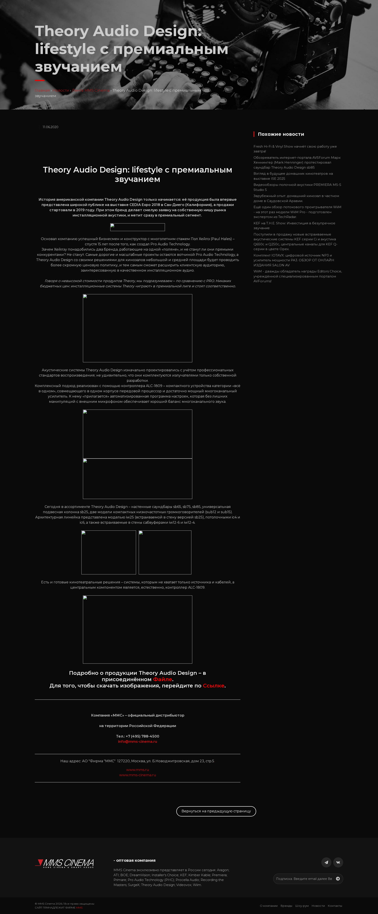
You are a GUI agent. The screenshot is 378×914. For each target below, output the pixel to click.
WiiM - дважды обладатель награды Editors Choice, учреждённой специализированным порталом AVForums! (298, 276)
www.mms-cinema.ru (137, 775)
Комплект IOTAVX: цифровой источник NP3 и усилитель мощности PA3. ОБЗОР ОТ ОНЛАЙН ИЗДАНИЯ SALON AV (294, 260)
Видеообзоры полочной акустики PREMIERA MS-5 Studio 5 (297, 187)
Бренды (286, 905)
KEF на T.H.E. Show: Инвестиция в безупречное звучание (294, 225)
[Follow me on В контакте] (338, 862)
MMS (79, 907)
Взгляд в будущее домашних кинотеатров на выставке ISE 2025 (293, 176)
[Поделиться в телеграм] (326, 862)
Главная (42, 90)
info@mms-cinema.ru (137, 742)
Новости (61, 90)
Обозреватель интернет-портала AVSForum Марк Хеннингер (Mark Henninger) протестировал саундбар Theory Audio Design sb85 (297, 162)
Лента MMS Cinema (91, 90)
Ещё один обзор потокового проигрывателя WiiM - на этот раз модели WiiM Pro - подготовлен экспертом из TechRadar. (297, 212)
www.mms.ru (137, 770)
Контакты (335, 905)
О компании (269, 905)
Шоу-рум (302, 905)
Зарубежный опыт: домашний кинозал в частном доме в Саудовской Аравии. (296, 198)
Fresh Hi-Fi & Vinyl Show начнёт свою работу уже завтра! (295, 148)
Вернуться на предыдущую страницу (216, 811)
